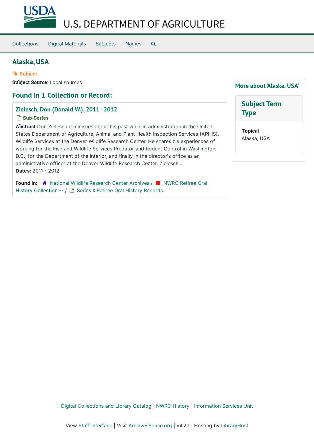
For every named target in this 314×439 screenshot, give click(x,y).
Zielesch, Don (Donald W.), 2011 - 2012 (66, 109)
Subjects (106, 44)
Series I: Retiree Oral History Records (120, 190)
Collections (25, 44)
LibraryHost (234, 425)
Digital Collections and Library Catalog (106, 406)
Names (133, 44)
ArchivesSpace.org (150, 425)
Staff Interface (95, 425)
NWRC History (173, 406)
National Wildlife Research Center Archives (99, 183)
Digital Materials (67, 44)
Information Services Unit (223, 406)
